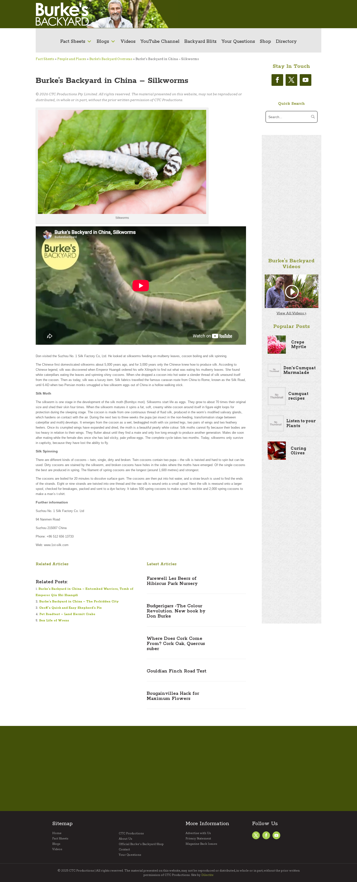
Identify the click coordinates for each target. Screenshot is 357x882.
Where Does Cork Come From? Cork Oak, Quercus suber (176, 644)
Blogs (103, 41)
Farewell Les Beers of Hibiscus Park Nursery (172, 581)
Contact (124, 849)
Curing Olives (298, 450)
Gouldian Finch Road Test (176, 671)
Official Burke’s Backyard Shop (141, 844)
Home (56, 833)
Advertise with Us (198, 833)
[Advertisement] (248, 14)
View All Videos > (291, 313)
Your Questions (238, 41)
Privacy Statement (198, 838)
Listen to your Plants (301, 423)
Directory (286, 41)
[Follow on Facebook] (277, 80)
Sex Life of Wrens (54, 620)
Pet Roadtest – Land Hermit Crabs (67, 614)
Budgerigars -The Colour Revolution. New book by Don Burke (176, 611)
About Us (125, 838)
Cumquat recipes (298, 396)
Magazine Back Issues (201, 844)
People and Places (71, 59)
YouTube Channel (159, 41)
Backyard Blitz (200, 41)
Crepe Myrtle (298, 344)
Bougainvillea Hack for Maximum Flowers (173, 696)
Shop (265, 41)
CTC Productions (131, 833)
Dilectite (207, 875)
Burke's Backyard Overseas (110, 59)
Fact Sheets (72, 41)
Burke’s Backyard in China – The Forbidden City (79, 601)
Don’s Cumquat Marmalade (299, 370)
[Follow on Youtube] (305, 80)
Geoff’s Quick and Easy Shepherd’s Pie (70, 608)
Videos (128, 41)
